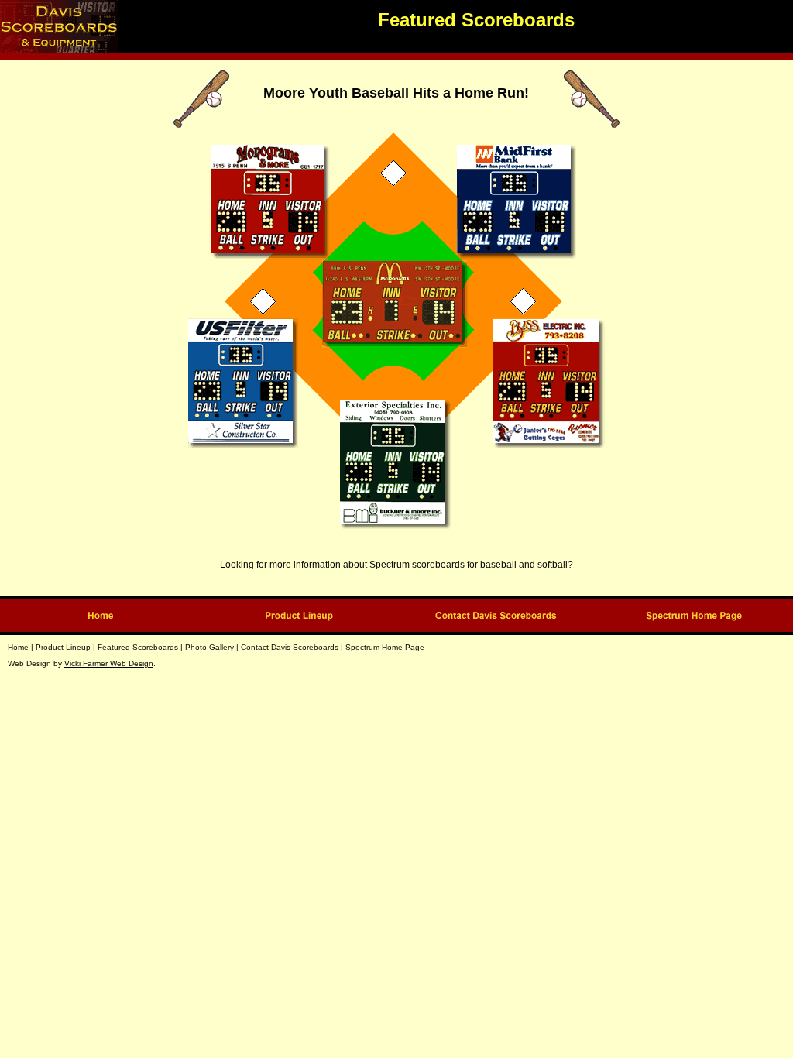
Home (18, 647)
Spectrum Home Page (384, 647)
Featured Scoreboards (138, 647)
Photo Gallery (209, 647)
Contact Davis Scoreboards (289, 647)
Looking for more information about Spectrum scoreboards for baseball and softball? (396, 564)
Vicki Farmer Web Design (108, 663)
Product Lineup (63, 647)
